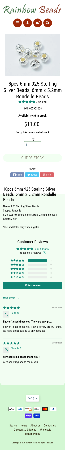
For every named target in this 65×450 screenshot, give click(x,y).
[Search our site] (47, 23)
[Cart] (37, 23)
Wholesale (45, 429)
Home (23, 425)
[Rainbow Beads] (32, 9)
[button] (27, 101)
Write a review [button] (33, 285)
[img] (11, 308)
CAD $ (31, 398)
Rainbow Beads (31, 443)
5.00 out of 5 (41, 249)
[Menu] (17, 23)
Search (13, 425)
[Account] (27, 23)
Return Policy (32, 433)
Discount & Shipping (25, 429)
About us (35, 425)
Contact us (50, 425)
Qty (32, 139)
